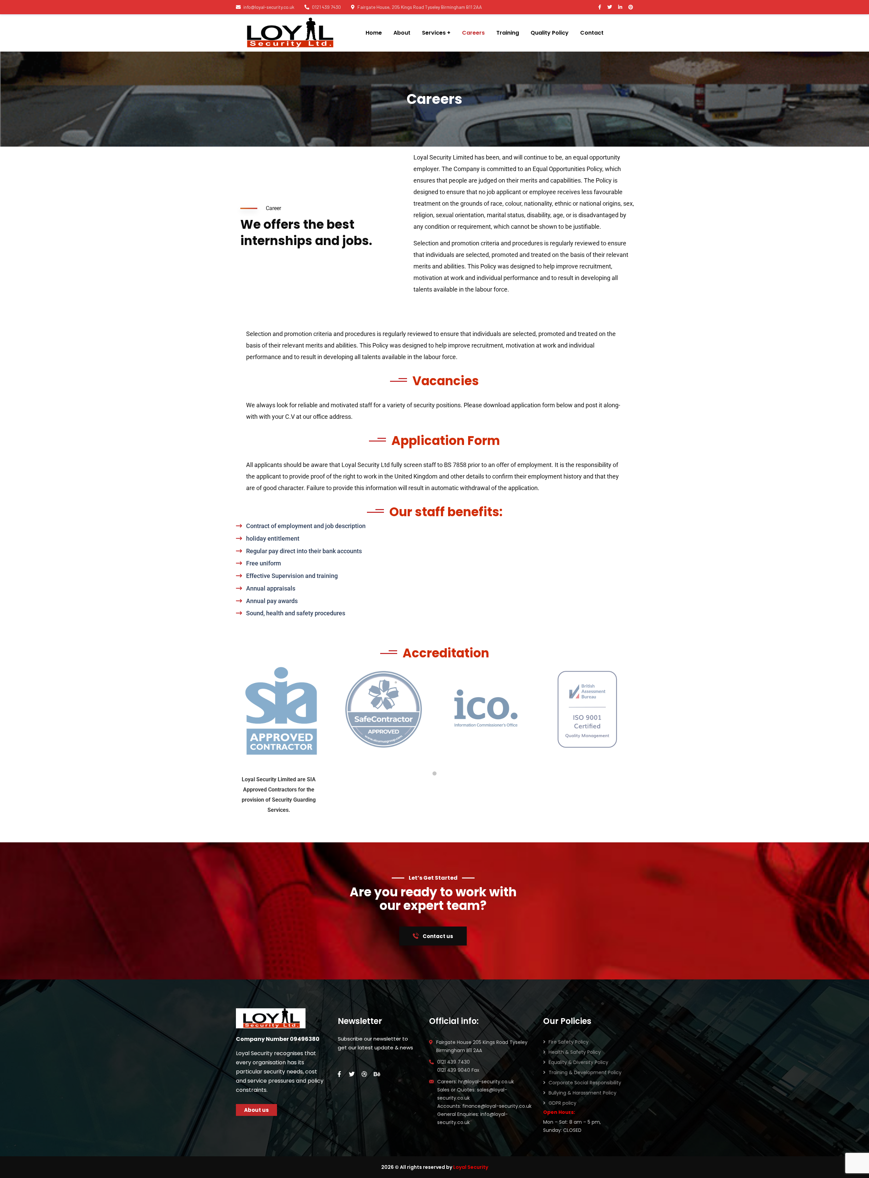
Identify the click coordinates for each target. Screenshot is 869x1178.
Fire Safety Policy (569, 1042)
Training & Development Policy (585, 1072)
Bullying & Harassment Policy (582, 1092)
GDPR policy (562, 1103)
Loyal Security (470, 1167)
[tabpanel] (282, 709)
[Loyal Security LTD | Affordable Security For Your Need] (289, 33)
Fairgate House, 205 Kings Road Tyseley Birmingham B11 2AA (419, 7)
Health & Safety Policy (575, 1052)
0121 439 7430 (326, 7)
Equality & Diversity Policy (578, 1062)
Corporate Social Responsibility (585, 1082)
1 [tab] (434, 773)
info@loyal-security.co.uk (268, 7)
